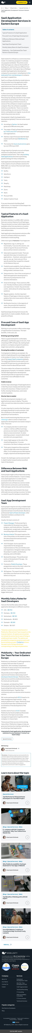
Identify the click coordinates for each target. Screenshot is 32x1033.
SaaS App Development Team (11, 44)
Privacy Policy (13, 1019)
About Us (4, 979)
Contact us (20, 642)
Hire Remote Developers (8, 1008)
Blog (6, 8)
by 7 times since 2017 (10, 131)
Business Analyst (9, 534)
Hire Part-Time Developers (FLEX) (22, 983)
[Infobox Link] (16, 790)
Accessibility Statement (9, 1018)
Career (4, 987)
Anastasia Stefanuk (11, 748)
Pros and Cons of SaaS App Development (15, 36)
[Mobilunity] (3, 2)
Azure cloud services (20, 144)
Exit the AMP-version (16, 1031)
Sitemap (20, 1019)
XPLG (19, 697)
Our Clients (5, 981)
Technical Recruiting (22, 989)
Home (2, 8)
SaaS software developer (17, 513)
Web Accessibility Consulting (21, 995)
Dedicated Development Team (22, 980)
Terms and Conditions (23, 1018)
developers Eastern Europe (9, 677)
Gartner (14, 124)
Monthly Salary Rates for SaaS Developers (15, 47)
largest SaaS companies (15, 359)
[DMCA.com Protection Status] (16, 1022)
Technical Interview (22, 1001)
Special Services (23, 8)
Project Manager (9, 523)
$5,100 (13, 613)
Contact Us (22, 2)
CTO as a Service (21, 998)
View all (6, 944)
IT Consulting (20, 992)
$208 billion (22, 139)
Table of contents (8, 29)
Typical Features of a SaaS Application (14, 33)
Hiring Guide (13, 8)
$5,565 (13, 622)
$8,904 (10, 610)
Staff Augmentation (22, 987)
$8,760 (14, 616)
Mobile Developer (16, 564)
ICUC (17, 711)
